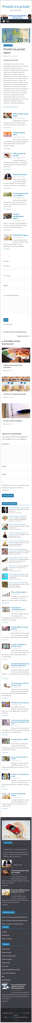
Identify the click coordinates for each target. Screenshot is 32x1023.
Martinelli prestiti (20, 174)
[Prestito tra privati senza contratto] (16, 349)
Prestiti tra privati (16, 6)
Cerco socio (5, 966)
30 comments (5, 622)
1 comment (4, 659)
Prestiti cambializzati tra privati (10, 969)
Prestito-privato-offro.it (10, 107)
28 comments (7, 169)
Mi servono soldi (6, 952)
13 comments (7, 148)
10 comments (7, 209)
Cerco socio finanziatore (8, 973)
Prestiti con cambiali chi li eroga (20, 775)
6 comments (5, 885)
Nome (4, 466)
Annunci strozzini (22, 336)
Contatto (4, 932)
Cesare (16, 56)
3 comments (5, 752)
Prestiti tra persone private (15, 924)
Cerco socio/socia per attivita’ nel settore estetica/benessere (18, 986)
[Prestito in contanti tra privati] (16, 378)
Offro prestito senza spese (20, 115)
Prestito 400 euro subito (19, 739)
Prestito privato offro (19, 134)
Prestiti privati (6, 962)
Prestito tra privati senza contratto (12, 366)
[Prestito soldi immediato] (16, 404)
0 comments (6, 249)
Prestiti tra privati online (9, 956)
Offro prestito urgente (15, 566)
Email (4, 474)
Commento (6, 444)
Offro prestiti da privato (19, 154)
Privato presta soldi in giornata (17, 508)
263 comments (5, 603)
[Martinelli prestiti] (7, 863)
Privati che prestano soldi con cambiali (20, 871)
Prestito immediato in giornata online (18, 645)
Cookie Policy (5, 935)
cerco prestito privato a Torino (19, 758)
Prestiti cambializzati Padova (18, 794)
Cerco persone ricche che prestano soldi (20, 684)
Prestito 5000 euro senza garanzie (19, 628)
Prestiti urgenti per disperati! (17, 574)
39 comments (7, 188)
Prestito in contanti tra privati (14, 394)
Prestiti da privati (8, 45)
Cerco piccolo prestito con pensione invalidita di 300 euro (20, 722)
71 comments (5, 678)
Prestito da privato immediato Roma (15, 332)
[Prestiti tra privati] (4, 21)
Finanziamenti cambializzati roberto (18, 608)
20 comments (7, 127)
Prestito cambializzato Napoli (18, 216)
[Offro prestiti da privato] (16, 830)
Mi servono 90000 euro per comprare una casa (20, 891)
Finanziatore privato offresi (20, 849)
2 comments (5, 789)
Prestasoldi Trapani (20, 235)
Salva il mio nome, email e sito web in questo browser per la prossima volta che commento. (15, 487)
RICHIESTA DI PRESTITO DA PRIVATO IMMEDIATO (20, 665)
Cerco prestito (6, 949)
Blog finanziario (6, 980)
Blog (3, 976)
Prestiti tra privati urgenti (20, 703)
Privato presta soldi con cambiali (20, 194)
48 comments (5, 715)
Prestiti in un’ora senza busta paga (18, 582)
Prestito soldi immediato (12, 421)
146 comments (5, 698)
